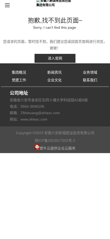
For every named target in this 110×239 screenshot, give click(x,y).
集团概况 (19, 72)
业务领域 (90, 72)
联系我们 (90, 80)
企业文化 (54, 80)
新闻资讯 (54, 72)
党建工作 (19, 80)
